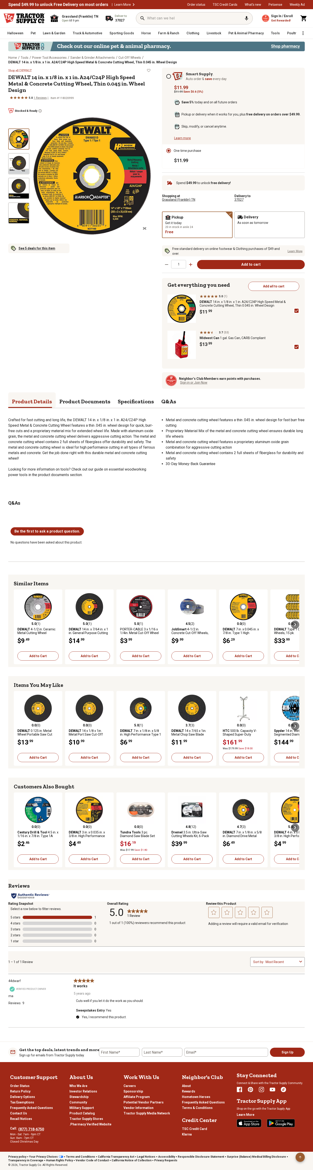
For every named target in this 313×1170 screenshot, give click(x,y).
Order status (196, 4)
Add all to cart (273, 286)
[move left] (18, 625)
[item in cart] (303, 18)
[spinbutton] (178, 264)
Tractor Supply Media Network (147, 1113)
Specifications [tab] (136, 401)
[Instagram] (261, 1089)
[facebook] (239, 1089)
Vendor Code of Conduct (92, 1160)
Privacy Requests (165, 1160)
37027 (239, 199)
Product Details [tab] (32, 401)
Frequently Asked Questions (31, 1108)
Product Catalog (82, 1113)
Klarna (187, 1134)
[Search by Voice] (246, 18)
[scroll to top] (300, 1157)
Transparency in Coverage (25, 1160)
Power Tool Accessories (49, 57)
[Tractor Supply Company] (24, 18)
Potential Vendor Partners (144, 1102)
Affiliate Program (137, 1097)
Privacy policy (17, 1156)
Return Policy (20, 1091)
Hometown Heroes (196, 1097)
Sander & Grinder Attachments (92, 57)
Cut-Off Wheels (129, 57)
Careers (130, 1086)
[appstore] (249, 1123)
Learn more (182, 138)
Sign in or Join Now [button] (193, 382)
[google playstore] (281, 1123)
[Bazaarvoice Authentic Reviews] (30, 895)
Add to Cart (38, 656)
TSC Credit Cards (225, 4)
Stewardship (78, 1097)
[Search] (142, 18)
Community (78, 1102)
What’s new (253, 4)
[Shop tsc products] (156, 46)
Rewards (188, 1091)
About (186, 1086)
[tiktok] (283, 1089)
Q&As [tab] (168, 401)
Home (12, 57)
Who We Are (78, 1086)
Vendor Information (139, 1108)
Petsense (275, 4)
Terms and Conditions (80, 1156)
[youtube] (272, 1089)
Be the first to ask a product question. (47, 531)
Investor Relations (83, 1091)
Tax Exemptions (22, 1102)
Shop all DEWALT (20, 70)
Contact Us (18, 1113)
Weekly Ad (297, 4)
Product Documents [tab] (84, 401)
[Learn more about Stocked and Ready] (40, 111)
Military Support (81, 1108)
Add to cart (251, 264)
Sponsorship (133, 1091)
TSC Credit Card (194, 1129)
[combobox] (281, 962)
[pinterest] (250, 1089)
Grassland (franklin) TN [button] (178, 199)
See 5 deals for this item (37, 248)
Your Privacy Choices (43, 1156)
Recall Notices (21, 1119)
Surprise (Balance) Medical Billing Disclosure (256, 1156)
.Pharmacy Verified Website (90, 1124)
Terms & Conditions (197, 1108)
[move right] (295, 625)
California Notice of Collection (131, 1160)
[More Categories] (303, 33)
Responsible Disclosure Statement (201, 1156)
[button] (133, 4)
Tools (24, 57)
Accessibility (166, 1156)
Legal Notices (146, 1156)
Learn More (122, 4)
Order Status (20, 1086)
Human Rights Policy (59, 1160)
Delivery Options (22, 1097)
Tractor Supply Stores (86, 1119)
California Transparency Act (116, 1156)
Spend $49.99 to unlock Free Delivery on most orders (58, 4)
